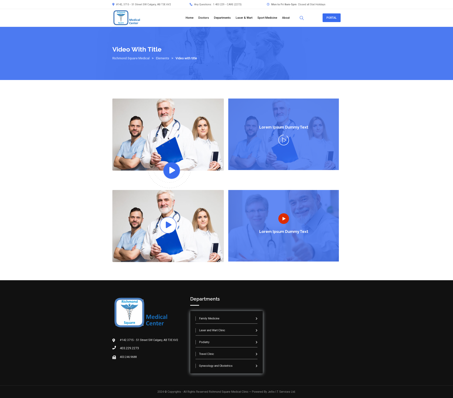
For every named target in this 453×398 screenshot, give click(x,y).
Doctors (203, 17)
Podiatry (204, 342)
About (286, 17)
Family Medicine (209, 318)
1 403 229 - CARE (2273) (227, 4)
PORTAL (331, 17)
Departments (222, 17)
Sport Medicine (267, 17)
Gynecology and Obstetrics (216, 365)
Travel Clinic (206, 354)
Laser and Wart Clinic (212, 330)
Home (189, 17)
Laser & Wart (244, 17)
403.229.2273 (123, 348)
